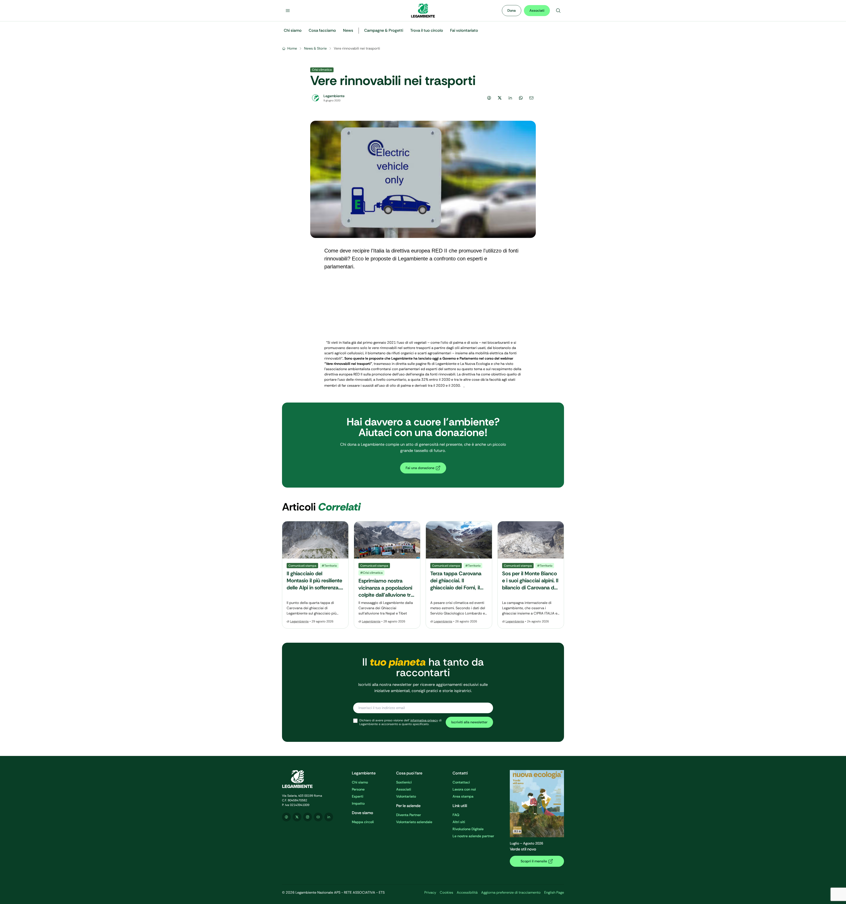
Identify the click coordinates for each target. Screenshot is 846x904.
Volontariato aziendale (414, 822)
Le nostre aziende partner (473, 836)
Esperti (357, 796)
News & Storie (315, 48)
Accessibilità (467, 892)
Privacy (430, 892)
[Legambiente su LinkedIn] (328, 817)
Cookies (446, 892)
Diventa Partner (408, 815)
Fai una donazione (420, 468)
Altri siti (459, 822)
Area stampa (463, 796)
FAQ (456, 815)
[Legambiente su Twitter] (297, 817)
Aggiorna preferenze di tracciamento (511, 892)
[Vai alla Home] (423, 11)
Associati (536, 10)
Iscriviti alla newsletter (469, 722)
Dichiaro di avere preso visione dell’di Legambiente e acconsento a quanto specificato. (400, 722)
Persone (358, 789)
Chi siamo (360, 782)
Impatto (358, 803)
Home (292, 48)
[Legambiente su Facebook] (286, 817)
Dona (511, 10)
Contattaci (461, 782)
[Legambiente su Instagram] (307, 817)
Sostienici (404, 782)
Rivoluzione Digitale (468, 829)
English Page (554, 892)
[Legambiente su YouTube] (318, 817)
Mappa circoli (363, 822)
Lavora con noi (464, 789)
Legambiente (299, 621)
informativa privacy (424, 720)
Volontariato (406, 796)
